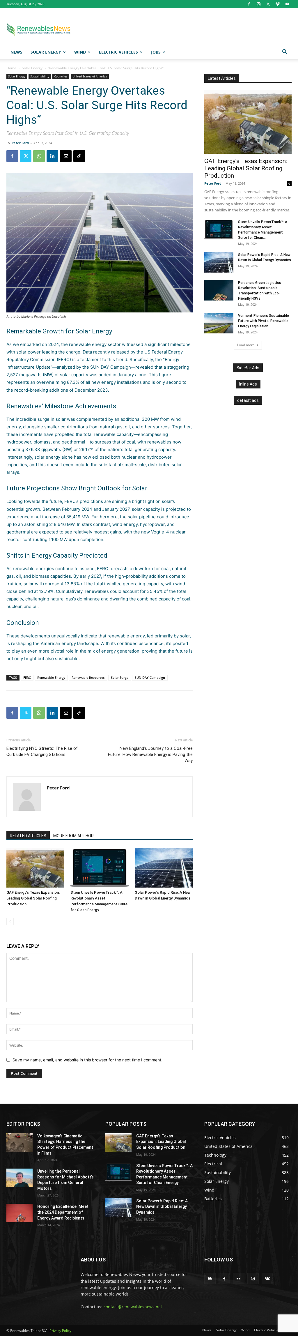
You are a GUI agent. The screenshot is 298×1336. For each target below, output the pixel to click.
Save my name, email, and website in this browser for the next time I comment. (87, 1059)
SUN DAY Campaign (150, 677)
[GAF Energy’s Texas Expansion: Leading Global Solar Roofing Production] (35, 868)
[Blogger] (210, 1278)
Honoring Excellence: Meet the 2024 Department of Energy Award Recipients (62, 1212)
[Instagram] (258, 4)
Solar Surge (119, 677)
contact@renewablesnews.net (133, 1307)
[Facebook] (248, 4)
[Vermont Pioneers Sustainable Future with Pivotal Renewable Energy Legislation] (218, 323)
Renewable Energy (51, 677)
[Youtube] (287, 4)
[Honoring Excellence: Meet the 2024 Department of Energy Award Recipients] (19, 1213)
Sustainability (39, 76)
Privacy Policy (60, 1330)
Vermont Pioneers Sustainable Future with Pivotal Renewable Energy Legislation (263, 321)
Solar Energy (46, 52)
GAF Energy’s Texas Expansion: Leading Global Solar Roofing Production (33, 898)
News (16, 52)
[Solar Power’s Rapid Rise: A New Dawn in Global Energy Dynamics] (164, 868)
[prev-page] (10, 921)
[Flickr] (238, 1278)
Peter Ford (20, 143)
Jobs (156, 52)
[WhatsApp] (39, 156)
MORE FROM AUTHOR (73, 835)
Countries (61, 76)
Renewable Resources (88, 677)
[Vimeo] (277, 4)
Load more (246, 344)
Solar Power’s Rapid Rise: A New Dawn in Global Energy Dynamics (162, 1207)
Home (11, 68)
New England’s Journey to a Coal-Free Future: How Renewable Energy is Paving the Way (150, 754)
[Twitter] (268, 4)
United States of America (89, 76)
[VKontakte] (267, 1278)
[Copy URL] (79, 156)
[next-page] (19, 921)
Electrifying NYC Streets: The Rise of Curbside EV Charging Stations (42, 751)
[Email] (66, 156)
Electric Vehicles (118, 52)
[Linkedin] (52, 156)
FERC (27, 677)
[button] (285, 52)
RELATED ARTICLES (28, 835)
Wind (80, 52)
